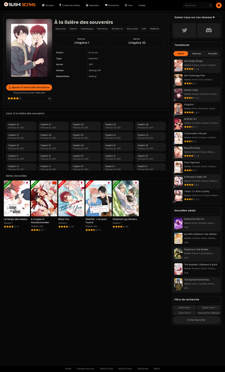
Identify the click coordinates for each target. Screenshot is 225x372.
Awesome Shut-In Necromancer (194, 219)
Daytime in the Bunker (196, 249)
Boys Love (61, 28)
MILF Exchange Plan (194, 75)
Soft (144, 28)
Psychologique (205, 253)
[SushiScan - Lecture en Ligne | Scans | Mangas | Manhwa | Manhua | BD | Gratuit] (19, 6)
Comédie (196, 123)
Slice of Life (132, 28)
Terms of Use (106, 368)
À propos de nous (85, 368)
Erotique (195, 65)
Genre (184, 307)
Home (68, 368)
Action (194, 108)
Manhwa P (214, 181)
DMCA (157, 368)
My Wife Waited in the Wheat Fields (200, 234)
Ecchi (201, 79)
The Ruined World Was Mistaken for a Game (196, 280)
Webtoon (154, 28)
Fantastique (87, 28)
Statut (207, 307)
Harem (203, 65)
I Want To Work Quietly (196, 191)
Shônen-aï (117, 28)
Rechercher (198, 320)
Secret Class (191, 90)
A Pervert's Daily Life (195, 177)
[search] (210, 6)
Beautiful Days (192, 148)
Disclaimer (143, 368)
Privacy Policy (125, 368)
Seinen (212, 108)
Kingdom (189, 104)
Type (184, 312)
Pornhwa (211, 65)
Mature (210, 152)
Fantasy (211, 238)
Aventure (202, 223)
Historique (203, 108)
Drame (73, 28)
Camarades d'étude (195, 133)
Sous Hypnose (192, 162)
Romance (102, 28)
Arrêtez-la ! (190, 119)
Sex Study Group (193, 61)
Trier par (207, 312)
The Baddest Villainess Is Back (200, 264)
